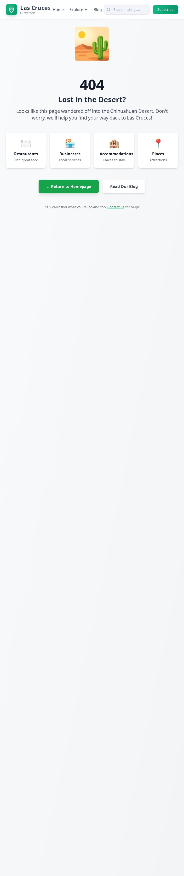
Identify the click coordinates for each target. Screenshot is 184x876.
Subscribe (165, 9)
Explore (76, 9)
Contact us (115, 207)
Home (58, 9)
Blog (98, 9)
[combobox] (127, 10)
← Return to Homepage (68, 186)
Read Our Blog (124, 186)
